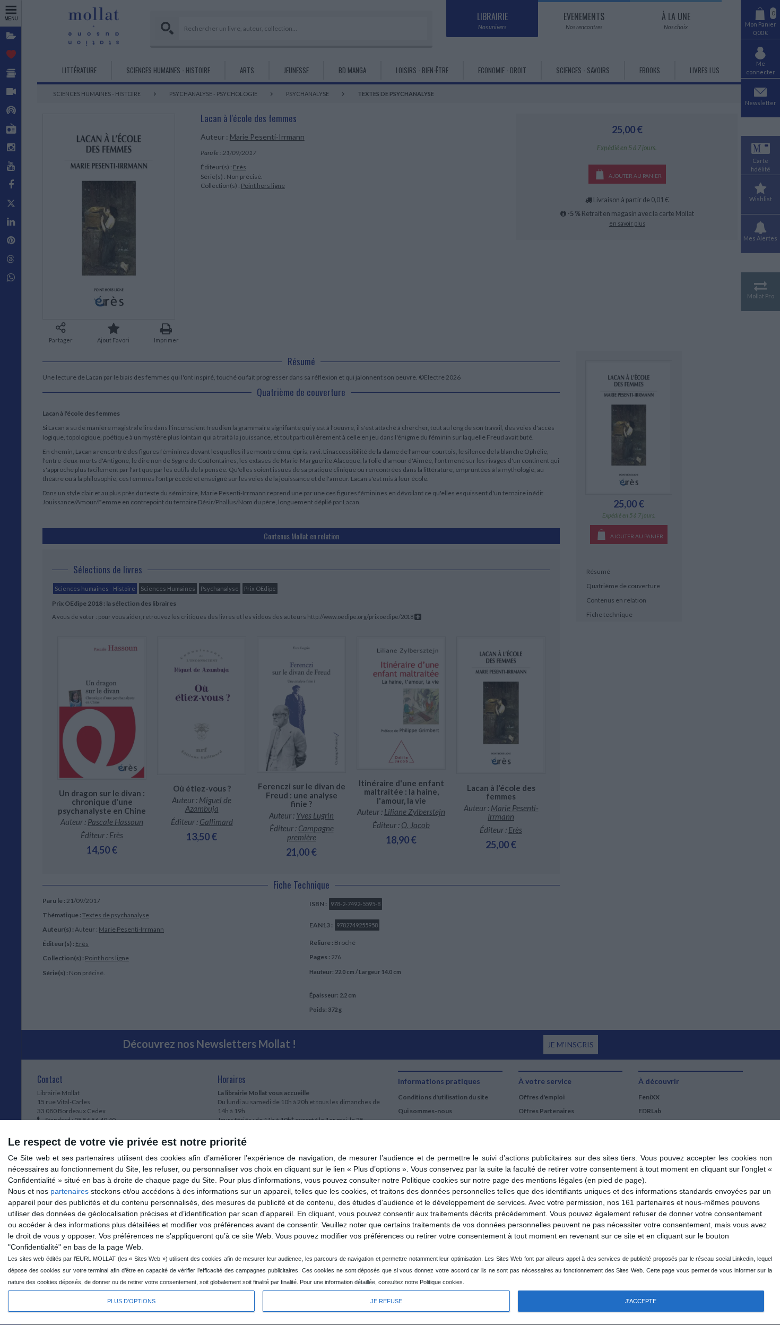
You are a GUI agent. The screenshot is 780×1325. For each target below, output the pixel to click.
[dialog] (390, 1223)
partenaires (69, 1191)
